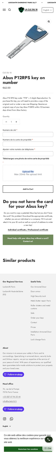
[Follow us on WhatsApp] (11, 419)
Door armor (35, 291)
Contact (34, 322)
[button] (47, 10)
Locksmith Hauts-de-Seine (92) (13, 293)
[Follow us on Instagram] (4, 419)
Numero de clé (10, 130)
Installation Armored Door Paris (41, 333)
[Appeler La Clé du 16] (49, 439)
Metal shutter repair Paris (41, 300)
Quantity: (6, 116)
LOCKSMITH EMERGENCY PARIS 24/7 (22, 2)
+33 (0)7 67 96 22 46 (12, 396)
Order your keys (37, 317)
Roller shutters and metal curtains (40, 307)
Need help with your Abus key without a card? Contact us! (28, 240)
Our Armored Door (38, 286)
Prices (33, 327)
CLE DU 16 (7, 72)
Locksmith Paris (9, 286)
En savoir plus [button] (20, 442)
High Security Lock (38, 296)
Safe (32, 313)
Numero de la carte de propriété (18, 140)
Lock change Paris (38, 339)
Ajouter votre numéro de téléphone (19, 149)
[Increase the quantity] (16, 122)
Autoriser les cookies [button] (28, 449)
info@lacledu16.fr (10, 401)
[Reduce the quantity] (6, 122)
